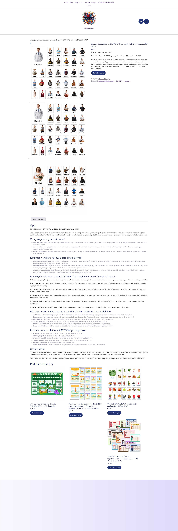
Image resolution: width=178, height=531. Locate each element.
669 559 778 (53, 496)
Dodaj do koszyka (98, 73)
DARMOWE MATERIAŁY (106, 2)
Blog (71, 2)
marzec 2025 (63, 509)
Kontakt (89, 5)
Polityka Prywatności (35, 488)
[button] (31, 43)
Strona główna (34, 40)
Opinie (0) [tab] (41, 219)
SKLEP (66, 2)
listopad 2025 (63, 497)
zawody (112, 81)
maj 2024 (62, 512)
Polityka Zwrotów (34, 491)
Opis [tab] (34, 219)
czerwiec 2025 (64, 503)
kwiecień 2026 (64, 493)
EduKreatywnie (89, 28)
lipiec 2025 (63, 500)
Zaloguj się (93, 490)
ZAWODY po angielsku (123, 81)
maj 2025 (62, 506)
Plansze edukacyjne (90, 2)
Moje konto (78, 2)
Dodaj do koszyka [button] (37, 413)
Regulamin (32, 495)
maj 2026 (62, 490)
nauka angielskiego (104, 81)
